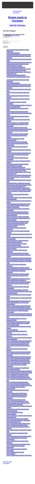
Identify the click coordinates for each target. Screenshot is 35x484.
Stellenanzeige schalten (12, 35)
